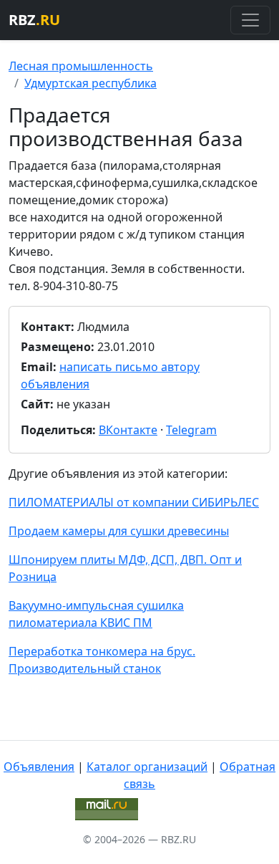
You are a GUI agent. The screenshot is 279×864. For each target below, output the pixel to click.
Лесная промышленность (81, 66)
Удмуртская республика (90, 83)
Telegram (191, 430)
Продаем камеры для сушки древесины (119, 531)
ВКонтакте (128, 430)
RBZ (34, 19)
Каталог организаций (147, 766)
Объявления (39, 766)
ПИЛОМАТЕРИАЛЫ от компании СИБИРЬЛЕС (134, 502)
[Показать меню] (250, 20)
